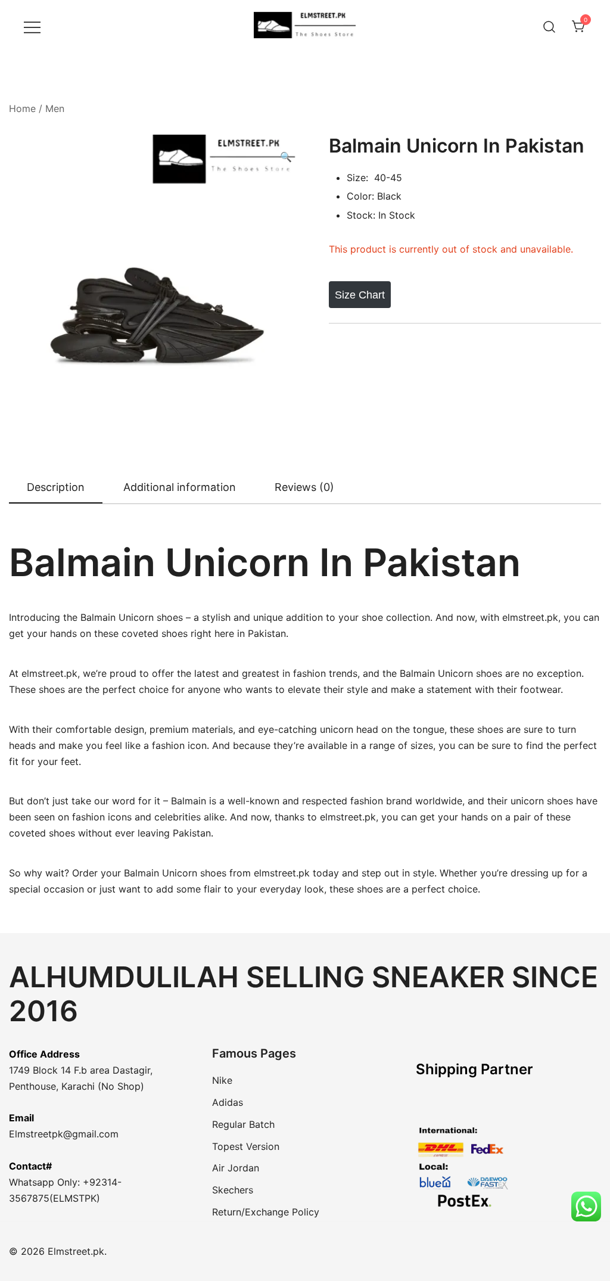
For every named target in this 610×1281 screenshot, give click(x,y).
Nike (222, 1080)
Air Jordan (235, 1168)
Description (56, 487)
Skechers (232, 1190)
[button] (286, 157)
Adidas (227, 1102)
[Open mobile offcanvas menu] (32, 26)
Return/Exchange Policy (265, 1212)
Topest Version (245, 1146)
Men (54, 108)
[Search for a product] (549, 26)
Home (22, 108)
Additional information (179, 487)
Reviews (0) (304, 487)
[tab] (55, 487)
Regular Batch (243, 1124)
